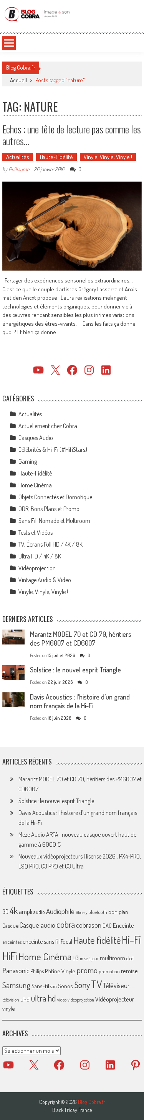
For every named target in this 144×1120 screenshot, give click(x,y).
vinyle (8, 1008)
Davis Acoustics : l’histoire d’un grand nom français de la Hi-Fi (80, 701)
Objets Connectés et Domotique (55, 497)
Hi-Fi (131, 939)
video (61, 1000)
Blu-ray (81, 912)
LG (76, 958)
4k (14, 910)
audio (39, 912)
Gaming (27, 461)
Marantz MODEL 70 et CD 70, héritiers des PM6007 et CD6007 (80, 638)
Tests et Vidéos (35, 532)
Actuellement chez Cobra (47, 426)
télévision (10, 1000)
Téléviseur (116, 985)
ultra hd (43, 998)
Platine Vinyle (60, 971)
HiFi (9, 956)
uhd (25, 999)
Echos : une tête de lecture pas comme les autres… (71, 135)
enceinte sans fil (41, 941)
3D (5, 911)
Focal (66, 941)
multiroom (112, 958)
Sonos (65, 986)
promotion (109, 971)
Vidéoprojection (37, 568)
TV (96, 984)
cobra (65, 924)
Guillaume (18, 169)
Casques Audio (35, 438)
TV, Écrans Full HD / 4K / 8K (50, 544)
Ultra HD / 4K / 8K (39, 556)
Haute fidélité (97, 940)
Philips (37, 971)
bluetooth (97, 912)
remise (129, 971)
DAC (107, 925)
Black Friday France (72, 1110)
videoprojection (81, 1000)
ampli (25, 911)
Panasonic (15, 970)
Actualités (17, 157)
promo (87, 970)
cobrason (88, 924)
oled (130, 958)
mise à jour (89, 958)
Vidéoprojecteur (114, 999)
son (53, 986)
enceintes (12, 941)
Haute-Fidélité (56, 157)
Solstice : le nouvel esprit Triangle (75, 670)
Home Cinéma (35, 485)
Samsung (16, 985)
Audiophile (60, 911)
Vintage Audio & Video (44, 580)
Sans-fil (40, 986)
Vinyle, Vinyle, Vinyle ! (108, 157)
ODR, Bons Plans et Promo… (50, 509)
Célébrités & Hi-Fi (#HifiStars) (52, 449)
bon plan (118, 911)
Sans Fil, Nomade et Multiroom (54, 520)
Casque (10, 925)
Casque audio (37, 925)
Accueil (18, 80)
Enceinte (123, 925)
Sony (82, 984)
